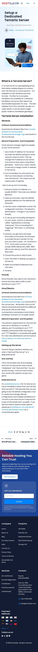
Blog (28, 3)
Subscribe (19, 502)
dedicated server (13, 384)
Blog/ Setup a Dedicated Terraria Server (19, 25)
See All (4, 628)
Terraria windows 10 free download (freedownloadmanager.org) (18, 132)
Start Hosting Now (10, 477)
